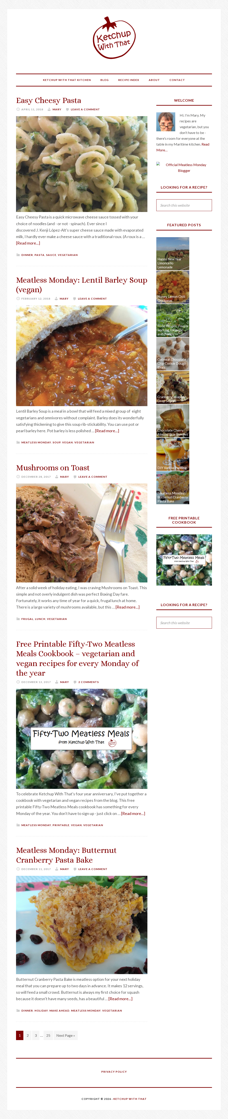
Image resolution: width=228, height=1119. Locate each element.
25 (48, 1035)
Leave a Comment (85, 109)
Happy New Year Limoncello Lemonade (169, 263)
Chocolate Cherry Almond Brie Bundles (172, 432)
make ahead (59, 1010)
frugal (27, 619)
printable (61, 825)
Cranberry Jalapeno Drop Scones (171, 399)
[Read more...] (28, 243)
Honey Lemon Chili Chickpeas (171, 298)
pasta (40, 255)
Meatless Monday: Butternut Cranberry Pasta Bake (172, 497)
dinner (27, 255)
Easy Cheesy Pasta (48, 100)
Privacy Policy (114, 1071)
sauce (51, 255)
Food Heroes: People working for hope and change (173, 330)
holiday (41, 1010)
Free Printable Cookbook (184, 520)
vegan (67, 442)
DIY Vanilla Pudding (172, 468)
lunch (40, 619)
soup (57, 442)
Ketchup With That (114, 38)
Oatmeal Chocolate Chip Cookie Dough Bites (171, 363)
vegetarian (68, 255)
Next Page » (65, 1035)
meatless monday (36, 442)
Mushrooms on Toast (53, 467)
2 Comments (88, 682)
